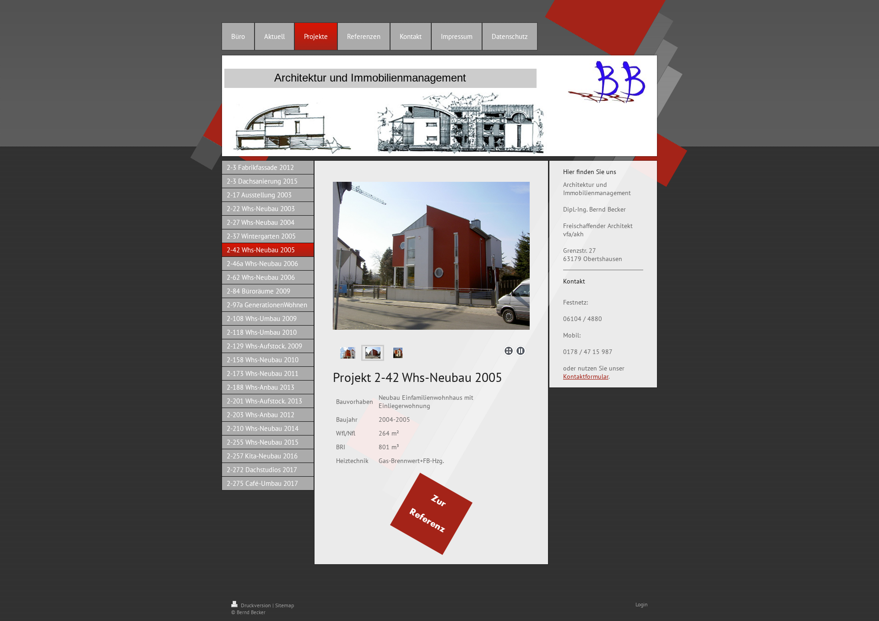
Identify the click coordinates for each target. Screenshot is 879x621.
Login (641, 604)
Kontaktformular (585, 376)
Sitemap (284, 605)
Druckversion (255, 605)
